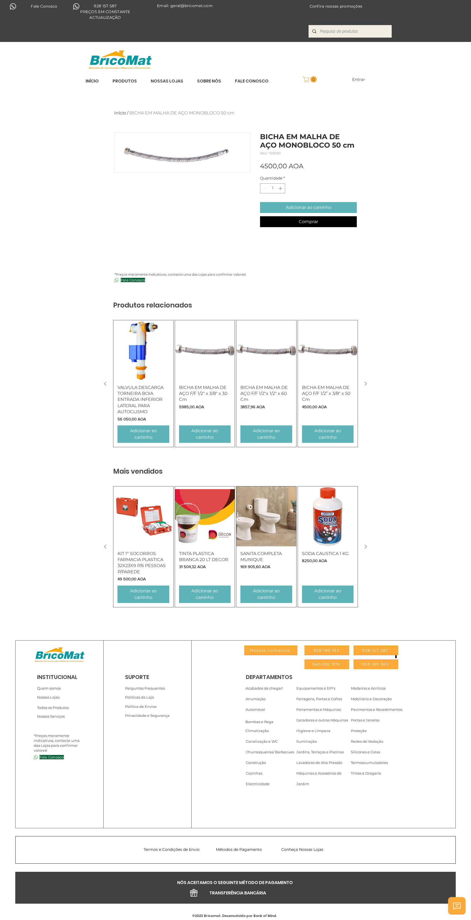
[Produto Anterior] (105, 383)
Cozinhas (254, 773)
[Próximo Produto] (366, 383)
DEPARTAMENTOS (269, 677)
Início (120, 112)
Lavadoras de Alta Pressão (319, 762)
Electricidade (258, 784)
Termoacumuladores (369, 762)
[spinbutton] (272, 188)
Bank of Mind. (265, 915)
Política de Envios (140, 706)
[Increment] (280, 188)
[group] (235, 383)
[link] (310, 79)
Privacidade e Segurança (147, 715)
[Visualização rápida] (143, 350)
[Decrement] (264, 188)
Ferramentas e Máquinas (318, 709)
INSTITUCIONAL (57, 677)
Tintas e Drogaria (366, 773)
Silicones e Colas (365, 752)
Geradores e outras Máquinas (322, 720)
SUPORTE (137, 677)
